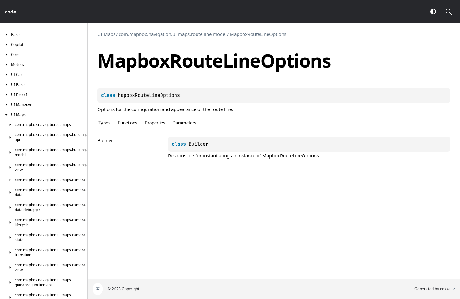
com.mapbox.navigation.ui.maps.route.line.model (173, 34)
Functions (128, 122)
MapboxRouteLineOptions (258, 34)
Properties (155, 122)
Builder (198, 144)
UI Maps (106, 34)
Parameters (184, 122)
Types (104, 122)
